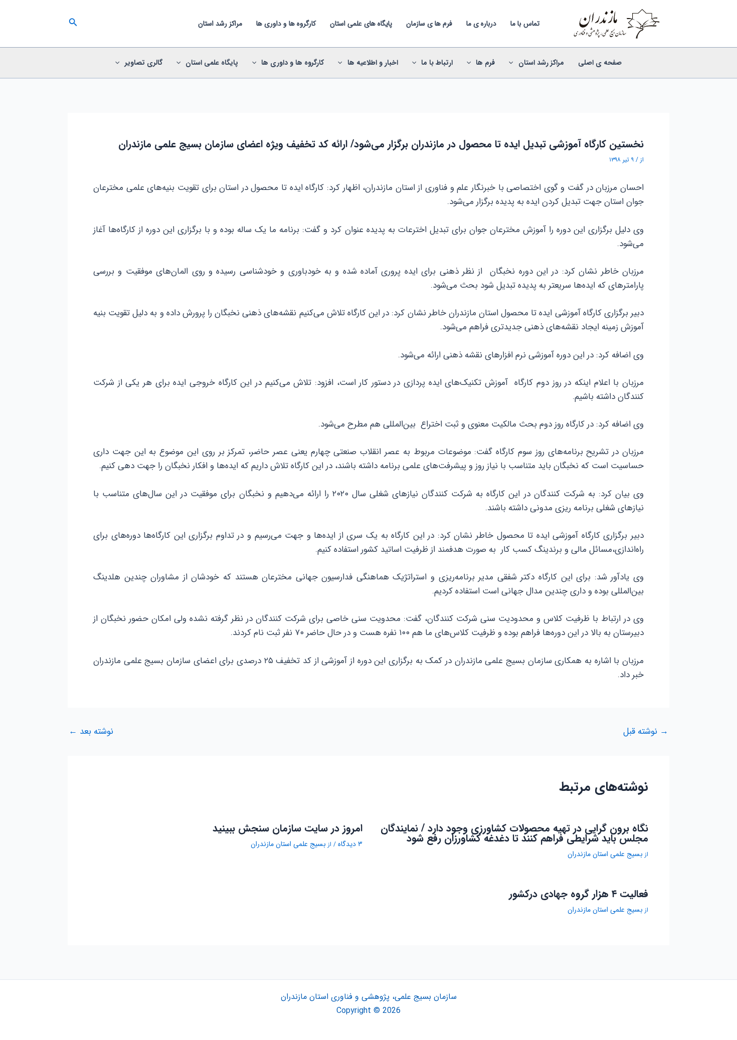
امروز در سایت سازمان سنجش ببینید (287, 828)
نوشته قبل (645, 731)
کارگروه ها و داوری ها (286, 23)
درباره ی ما (481, 23)
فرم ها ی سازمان (429, 23)
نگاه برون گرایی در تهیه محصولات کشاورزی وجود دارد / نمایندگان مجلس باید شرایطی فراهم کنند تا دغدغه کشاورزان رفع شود (514, 833)
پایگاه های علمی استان (361, 23)
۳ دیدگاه (350, 844)
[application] (513, 63)
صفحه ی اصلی (600, 62)
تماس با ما (524, 23)
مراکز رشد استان (220, 23)
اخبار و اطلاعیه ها (372, 62)
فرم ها (485, 62)
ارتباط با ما (437, 62)
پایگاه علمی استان (212, 62)
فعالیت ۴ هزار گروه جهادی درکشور (578, 894)
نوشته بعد (91, 731)
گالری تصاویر (143, 62)
